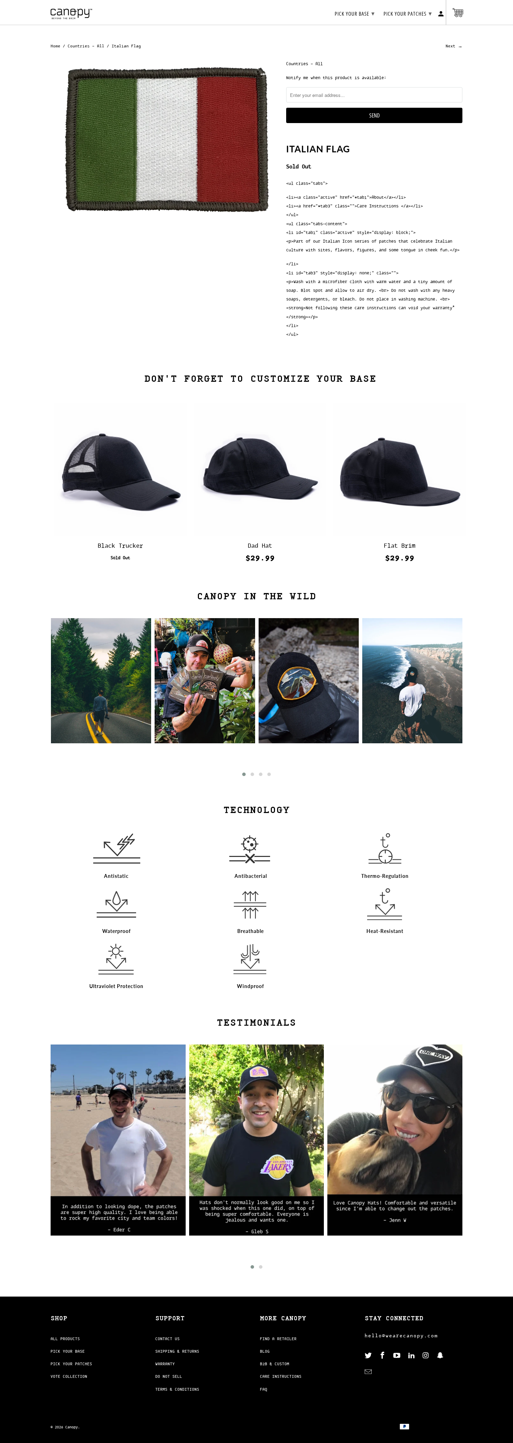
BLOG (265, 1351)
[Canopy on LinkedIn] (412, 1355)
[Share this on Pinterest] (336, 137)
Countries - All (86, 46)
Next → (454, 46)
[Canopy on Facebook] (383, 1355)
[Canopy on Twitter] (369, 1355)
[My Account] (441, 15)
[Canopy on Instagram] (426, 1355)
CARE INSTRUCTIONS (281, 1376)
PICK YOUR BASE (68, 1351)
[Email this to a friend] (349, 137)
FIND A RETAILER (278, 1338)
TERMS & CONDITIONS (177, 1389)
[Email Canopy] (369, 1372)
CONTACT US (167, 1338)
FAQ (263, 1389)
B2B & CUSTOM (274, 1363)
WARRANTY (165, 1363)
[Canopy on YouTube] (397, 1355)
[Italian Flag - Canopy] (165, 141)
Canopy (71, 1427)
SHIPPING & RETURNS (177, 1351)
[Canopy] (71, 12)
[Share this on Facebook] (322, 137)
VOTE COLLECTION (69, 1376)
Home (55, 46)
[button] (244, 774)
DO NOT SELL (168, 1376)
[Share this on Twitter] (308, 137)
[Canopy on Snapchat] (441, 1355)
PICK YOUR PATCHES (71, 1363)
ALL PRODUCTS (65, 1338)
